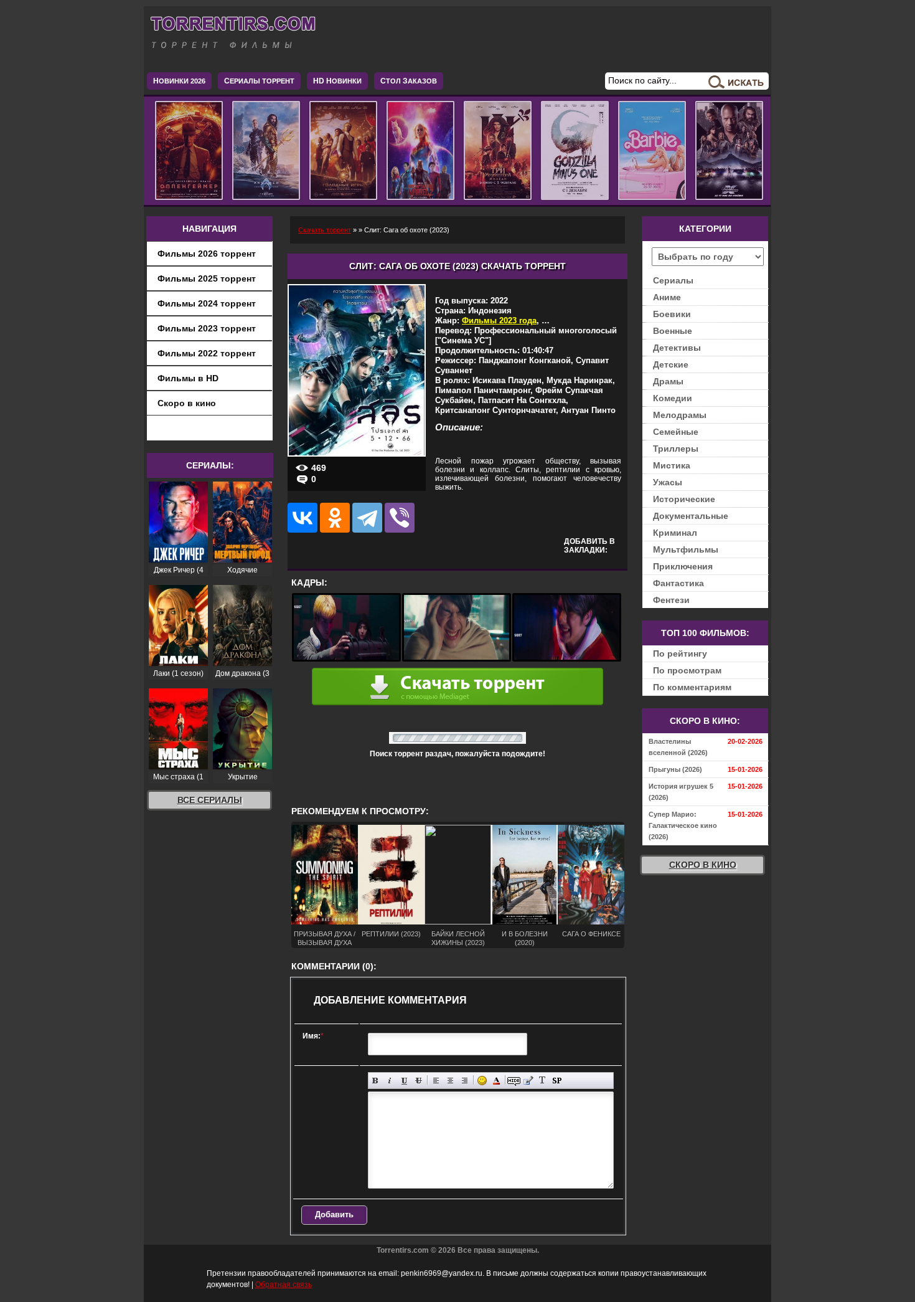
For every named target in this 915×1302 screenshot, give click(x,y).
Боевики (672, 314)
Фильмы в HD (187, 378)
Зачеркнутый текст (418, 1080)
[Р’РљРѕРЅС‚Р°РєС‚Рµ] (302, 518)
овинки (337, 81)
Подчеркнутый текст (404, 1080)
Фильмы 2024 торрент (206, 303)
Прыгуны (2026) (675, 769)
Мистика (671, 465)
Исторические (684, 499)
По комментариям (692, 687)
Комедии (672, 398)
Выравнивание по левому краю (436, 1080)
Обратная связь (283, 1284)
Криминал (675, 533)
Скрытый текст (514, 1080)
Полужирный (375, 1080)
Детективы (677, 348)
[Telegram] (367, 518)
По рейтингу (680, 653)
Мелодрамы (679, 415)
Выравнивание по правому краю (465, 1080)
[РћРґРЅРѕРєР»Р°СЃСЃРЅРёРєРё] (335, 518)
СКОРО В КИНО (702, 865)
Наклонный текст (390, 1080)
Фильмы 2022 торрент (206, 353)
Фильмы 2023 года (499, 320)
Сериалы (673, 280)
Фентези (671, 600)
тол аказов (408, 81)
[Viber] (400, 518)
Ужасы (667, 482)
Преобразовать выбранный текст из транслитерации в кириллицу (542, 1080)
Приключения (683, 566)
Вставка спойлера (557, 1080)
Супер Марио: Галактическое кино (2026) (683, 825)
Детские (670, 364)
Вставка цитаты (528, 1080)
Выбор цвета (496, 1080)
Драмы (668, 381)
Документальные (690, 516)
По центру (450, 1080)
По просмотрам (687, 670)
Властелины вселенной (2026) (678, 747)
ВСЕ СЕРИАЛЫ (209, 800)
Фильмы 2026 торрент (206, 254)
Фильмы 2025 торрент (206, 278)
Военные (672, 331)
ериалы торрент (259, 81)
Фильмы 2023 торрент (206, 328)
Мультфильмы (685, 549)
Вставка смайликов (482, 1080)
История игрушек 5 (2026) (681, 791)
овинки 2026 (179, 81)
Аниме (667, 297)
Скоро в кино (186, 403)
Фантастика (678, 583)
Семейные (675, 432)
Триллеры (675, 449)
